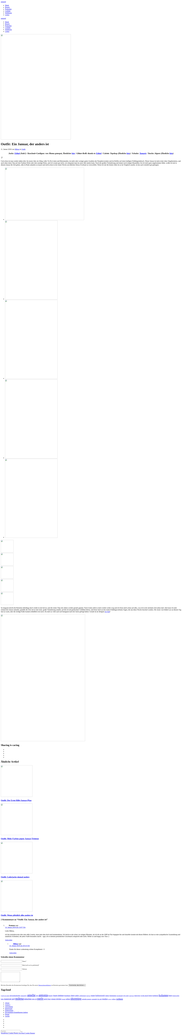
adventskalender (15, 995)
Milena (17, 149)
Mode (7, 5)
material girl (9, 999)
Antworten (8, 940)
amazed (3, 2)
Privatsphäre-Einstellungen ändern (16, 1012)
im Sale (107, 612)
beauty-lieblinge (58, 995)
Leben (7, 15)
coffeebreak (82, 995)
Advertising (9, 1007)
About (7, 1003)
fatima (107, 995)
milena (19, 998)
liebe (2, 999)
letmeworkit (175, 995)
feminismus (112, 995)
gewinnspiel (120, 995)
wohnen (119, 999)
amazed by (24, 995)
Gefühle (7, 11)
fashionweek (100, 996)
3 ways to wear (5, 995)
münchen (28, 999)
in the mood (144, 995)
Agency (7, 1005)
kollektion (155, 995)
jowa (150, 996)
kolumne (163, 995)
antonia (43, 995)
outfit (40, 998)
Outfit (23, 149)
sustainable (94, 999)
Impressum (8, 1008)
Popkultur (8, 9)
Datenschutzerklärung (44, 985)
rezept (63, 999)
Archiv (7, 1016)
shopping (76, 998)
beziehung (67, 995)
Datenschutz (9, 1010)
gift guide (126, 995)
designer (88, 995)
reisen (53, 999)
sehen (68, 999)
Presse (7, 1014)
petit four (47, 999)
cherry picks (75, 996)
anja (37, 995)
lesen (170, 995)
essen (93, 995)
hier (73, 153)
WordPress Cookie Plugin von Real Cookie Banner (18, 1033)
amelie (31, 995)
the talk (99, 999)
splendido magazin (86, 999)
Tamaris (143, 153)
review (59, 999)
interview (137, 995)
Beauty (7, 7)
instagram (131, 995)
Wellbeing (8, 13)
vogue (109, 999)
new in (34, 999)
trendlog (105, 999)
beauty (50, 995)
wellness (114, 999)
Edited (17, 153)
